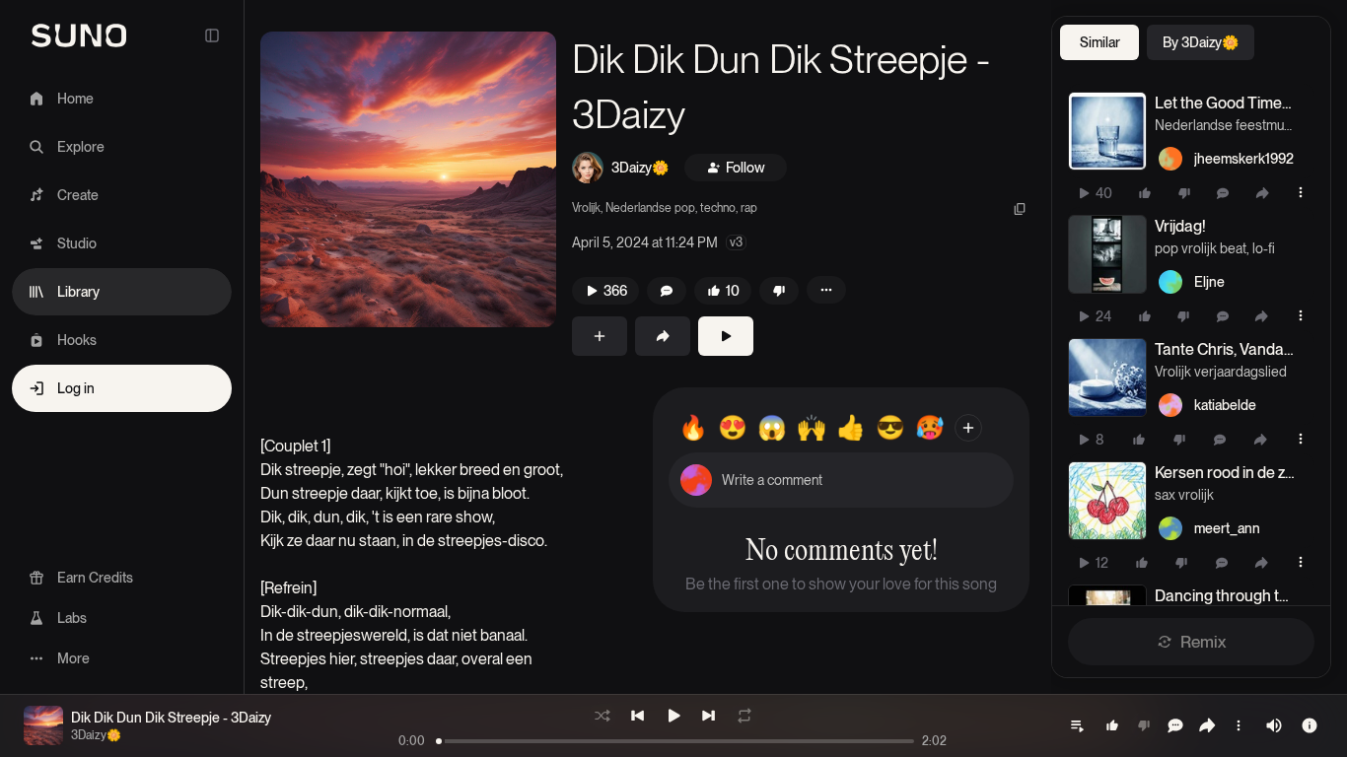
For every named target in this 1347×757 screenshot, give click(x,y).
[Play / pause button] (1107, 131)
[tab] (1099, 42)
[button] (408, 179)
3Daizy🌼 (640, 167)
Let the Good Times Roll (1226, 103)
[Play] (725, 336)
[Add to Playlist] (599, 336)
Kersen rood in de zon (1226, 472)
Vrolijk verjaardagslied (1221, 371)
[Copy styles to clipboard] (1019, 209)
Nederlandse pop (650, 208)
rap (749, 208)
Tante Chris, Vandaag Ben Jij (1226, 349)
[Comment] (1223, 193)
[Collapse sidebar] (212, 35)
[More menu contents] (826, 290)
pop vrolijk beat (1200, 248)
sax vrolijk (1184, 495)
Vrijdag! (1180, 226)
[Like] (1145, 193)
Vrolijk (586, 208)
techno (718, 208)
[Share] (1262, 193)
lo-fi (1263, 248)
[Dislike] (1184, 193)
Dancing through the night (1226, 595)
